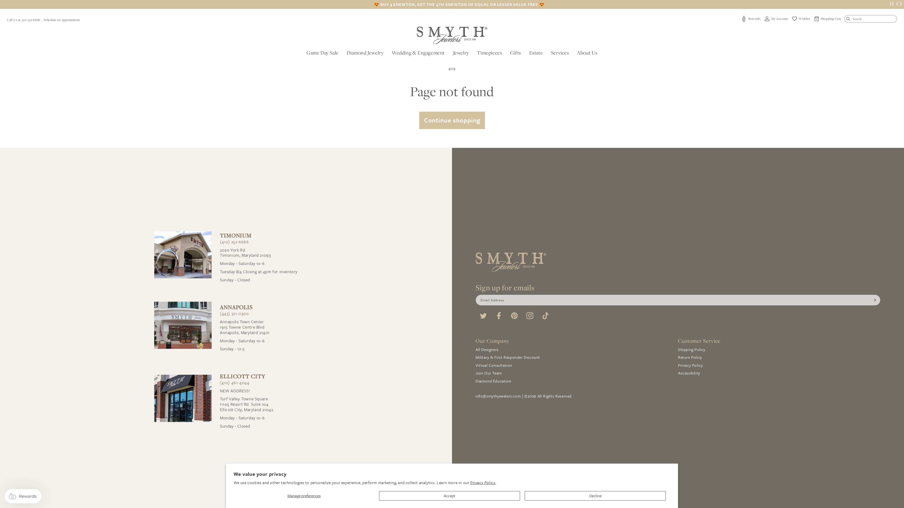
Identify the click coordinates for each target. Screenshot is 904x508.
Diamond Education (493, 381)
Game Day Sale (323, 52)
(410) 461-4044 (234, 382)
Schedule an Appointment (62, 20)
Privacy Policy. (483, 482)
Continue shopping (452, 120)
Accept (449, 496)
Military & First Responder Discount (508, 357)
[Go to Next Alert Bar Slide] (901, 4)
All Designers (487, 349)
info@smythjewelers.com (498, 396)
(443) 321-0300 (234, 313)
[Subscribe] (875, 300)
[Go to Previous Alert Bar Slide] (897, 4)
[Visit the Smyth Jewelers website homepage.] (452, 35)
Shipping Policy (692, 349)
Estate (536, 52)
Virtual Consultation (494, 365)
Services (560, 52)
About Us (587, 52)
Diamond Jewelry (365, 52)
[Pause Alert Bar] (891, 5)
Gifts (515, 52)
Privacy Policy (690, 365)
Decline (595, 496)
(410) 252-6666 (234, 241)
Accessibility (689, 373)
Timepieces (489, 52)
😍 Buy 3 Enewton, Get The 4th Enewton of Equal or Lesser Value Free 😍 (459, 4)
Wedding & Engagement (418, 52)
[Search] (849, 20)
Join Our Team (489, 373)
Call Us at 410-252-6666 (23, 20)
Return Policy (690, 357)
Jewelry (461, 52)
